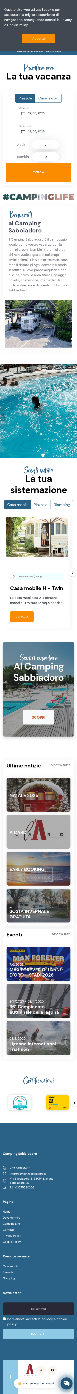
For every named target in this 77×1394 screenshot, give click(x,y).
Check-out (25, 126)
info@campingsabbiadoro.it (28, 1174)
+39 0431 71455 (20, 1168)
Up (54, 145)
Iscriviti (38, 1334)
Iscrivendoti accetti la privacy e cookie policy (37, 1321)
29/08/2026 (36, 113)
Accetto (38, 38)
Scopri (38, 717)
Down (37, 145)
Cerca (38, 172)
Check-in (24, 108)
